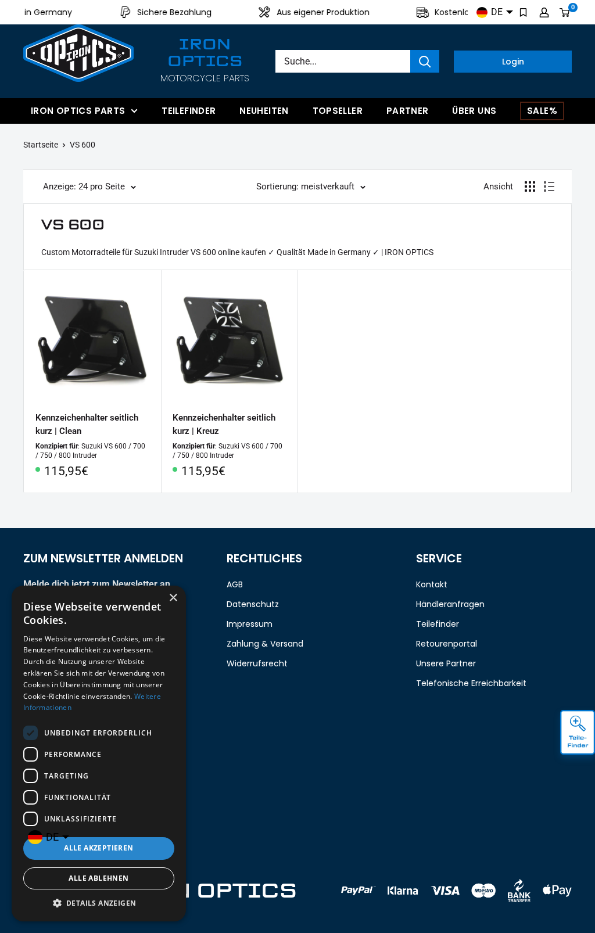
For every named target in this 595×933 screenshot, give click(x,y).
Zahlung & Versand (265, 643)
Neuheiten (263, 111)
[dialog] (99, 753)
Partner (407, 111)
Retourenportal (446, 643)
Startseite (40, 144)
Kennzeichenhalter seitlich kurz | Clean (86, 424)
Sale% (542, 111)
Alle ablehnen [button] (98, 878)
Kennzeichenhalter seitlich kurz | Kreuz (224, 424)
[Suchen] (424, 61)
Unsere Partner (446, 663)
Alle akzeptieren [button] (98, 848)
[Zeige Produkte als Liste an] (549, 186)
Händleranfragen (450, 604)
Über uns (474, 111)
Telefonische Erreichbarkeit (471, 683)
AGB (235, 584)
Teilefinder (189, 111)
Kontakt (431, 584)
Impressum (250, 624)
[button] (98, 903)
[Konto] (544, 12)
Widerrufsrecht (257, 663)
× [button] (173, 598)
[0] (565, 12)
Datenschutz (253, 604)
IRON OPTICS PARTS (78, 111)
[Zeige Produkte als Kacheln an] (530, 186)
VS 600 (82, 144)
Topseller (338, 111)
